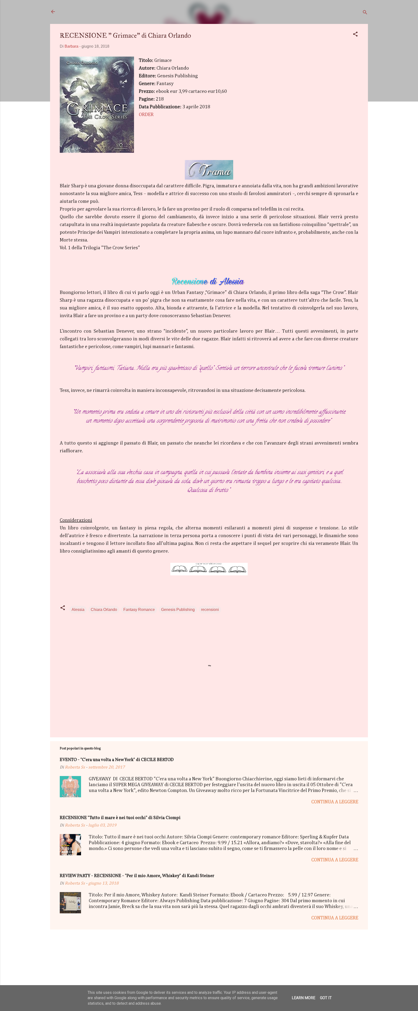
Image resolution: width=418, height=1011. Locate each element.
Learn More (303, 998)
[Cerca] (365, 13)
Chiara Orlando (104, 610)
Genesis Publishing (178, 610)
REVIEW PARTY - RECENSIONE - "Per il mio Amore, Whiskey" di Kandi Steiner (137, 876)
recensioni (210, 610)
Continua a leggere (334, 801)
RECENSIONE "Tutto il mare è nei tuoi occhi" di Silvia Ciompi (120, 818)
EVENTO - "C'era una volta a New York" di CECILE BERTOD (117, 760)
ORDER (146, 114)
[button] (355, 35)
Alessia (78, 610)
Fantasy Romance (139, 610)
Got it (326, 998)
